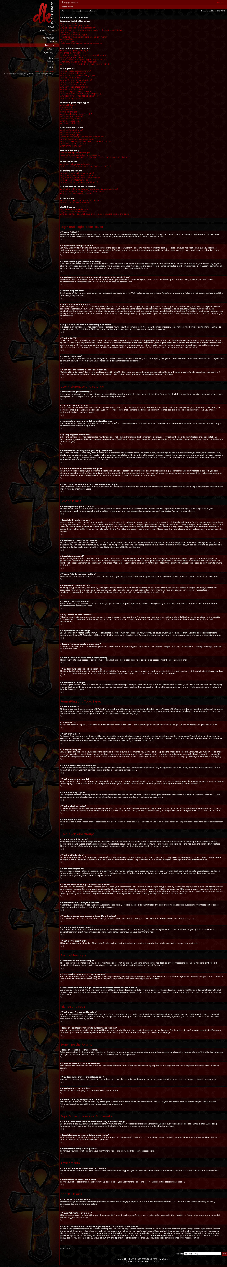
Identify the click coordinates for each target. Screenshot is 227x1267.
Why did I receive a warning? (73, 89)
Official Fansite (16, 73)
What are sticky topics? (70, 118)
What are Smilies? (68, 109)
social (50, 41)
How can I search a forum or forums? (77, 173)
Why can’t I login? (68, 23)
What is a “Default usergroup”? (74, 143)
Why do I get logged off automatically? (78, 27)
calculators (47, 30)
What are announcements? (73, 116)
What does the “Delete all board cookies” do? (81, 43)
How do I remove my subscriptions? (76, 193)
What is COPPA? (67, 39)
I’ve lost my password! (70, 32)
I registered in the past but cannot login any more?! (83, 37)
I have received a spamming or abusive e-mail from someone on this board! (95, 157)
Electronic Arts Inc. (12, 75)
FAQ (52, 64)
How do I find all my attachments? (76, 202)
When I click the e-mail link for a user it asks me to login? (85, 64)
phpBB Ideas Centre (184, 1215)
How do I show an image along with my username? (83, 59)
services (49, 34)
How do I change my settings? (74, 50)
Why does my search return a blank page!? (80, 177)
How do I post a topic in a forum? (75, 71)
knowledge (47, 38)
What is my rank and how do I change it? (79, 62)
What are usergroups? (70, 134)
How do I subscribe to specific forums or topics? (82, 191)
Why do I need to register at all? (74, 25)
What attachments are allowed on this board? (81, 200)
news (51, 27)
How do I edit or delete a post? (74, 73)
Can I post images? (69, 111)
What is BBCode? (68, 105)
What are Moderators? (70, 132)
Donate (220, 2)
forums (49, 45)
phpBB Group (137, 1201)
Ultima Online (27, 73)
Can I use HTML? (67, 107)
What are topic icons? (70, 123)
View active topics (88, 11)
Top (62, 239)
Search (50, 67)
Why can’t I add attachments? (74, 87)
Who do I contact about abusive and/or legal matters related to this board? (95, 214)
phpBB (131, 1259)
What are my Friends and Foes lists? (76, 164)
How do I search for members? (74, 180)
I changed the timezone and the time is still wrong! (83, 55)
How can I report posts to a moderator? (78, 91)
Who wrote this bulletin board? (74, 209)
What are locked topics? (71, 121)
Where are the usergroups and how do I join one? (83, 136)
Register (50, 61)
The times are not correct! (72, 53)
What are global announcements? (76, 114)
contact (49, 52)
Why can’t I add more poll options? (76, 80)
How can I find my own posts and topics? (79, 182)
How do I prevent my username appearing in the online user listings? (91, 30)
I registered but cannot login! (73, 34)
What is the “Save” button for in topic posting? (81, 93)
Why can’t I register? (69, 41)
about (50, 49)
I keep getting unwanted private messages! (80, 155)
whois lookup (95, 1231)
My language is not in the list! (73, 57)
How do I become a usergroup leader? (78, 139)
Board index (67, 6)
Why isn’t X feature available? (73, 211)
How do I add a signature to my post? (77, 75)
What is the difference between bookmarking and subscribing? (89, 189)
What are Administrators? (71, 130)
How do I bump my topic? (72, 98)
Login (51, 58)
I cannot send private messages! (75, 152)
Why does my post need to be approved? (79, 96)
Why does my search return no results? (78, 175)
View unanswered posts (71, 11)
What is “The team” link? (71, 146)
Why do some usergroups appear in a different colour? (85, 141)
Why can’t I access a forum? (73, 84)
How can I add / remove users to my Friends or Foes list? (85, 166)
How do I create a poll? (70, 77)
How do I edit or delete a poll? (73, 82)
